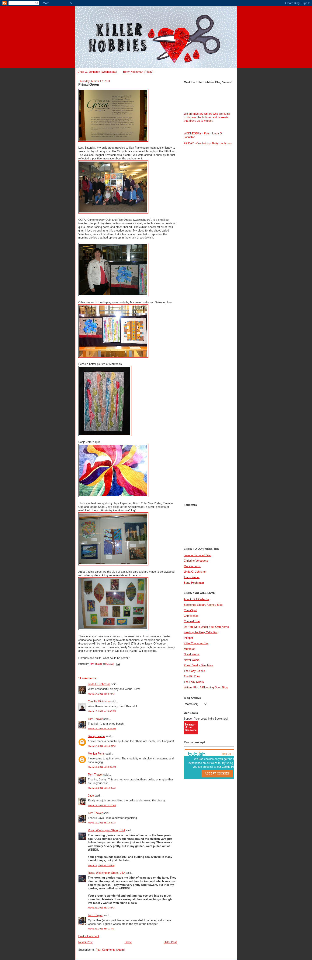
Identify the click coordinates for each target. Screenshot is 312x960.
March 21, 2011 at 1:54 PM (101, 865)
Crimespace (191, 615)
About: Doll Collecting (197, 599)
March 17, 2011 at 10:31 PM (102, 728)
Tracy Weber (192, 577)
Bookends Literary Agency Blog (203, 604)
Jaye (91, 795)
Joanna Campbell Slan (197, 555)
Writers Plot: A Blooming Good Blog (206, 687)
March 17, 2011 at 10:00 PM (102, 711)
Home (128, 942)
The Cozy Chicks (194, 671)
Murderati (189, 648)
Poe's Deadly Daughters (198, 665)
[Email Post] (118, 664)
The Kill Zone (192, 676)
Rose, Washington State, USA (106, 830)
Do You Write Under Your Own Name (206, 626)
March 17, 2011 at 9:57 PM (101, 694)
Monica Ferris (96, 753)
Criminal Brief (192, 621)
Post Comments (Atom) (110, 949)
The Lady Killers (194, 682)
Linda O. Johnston (99, 684)
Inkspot (188, 637)
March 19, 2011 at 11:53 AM (101, 823)
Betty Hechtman (194, 582)
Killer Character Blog (196, 643)
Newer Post (85, 942)
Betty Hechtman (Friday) (138, 71)
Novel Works (192, 654)
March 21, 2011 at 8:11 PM (101, 929)
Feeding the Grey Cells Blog (201, 632)
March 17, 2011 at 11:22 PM (101, 746)
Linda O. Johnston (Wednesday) (97, 71)
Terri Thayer (95, 718)
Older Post (170, 942)
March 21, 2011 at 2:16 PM (101, 908)
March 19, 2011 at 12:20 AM (102, 805)
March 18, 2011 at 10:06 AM (102, 767)
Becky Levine (96, 736)
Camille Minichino (99, 701)
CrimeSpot (190, 610)
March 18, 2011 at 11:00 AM (101, 788)
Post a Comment (88, 936)
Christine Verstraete (196, 560)
